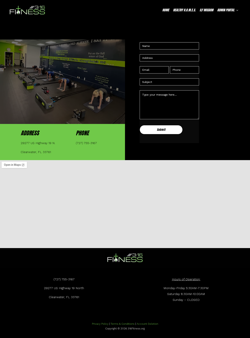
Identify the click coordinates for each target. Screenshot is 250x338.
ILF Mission (206, 10)
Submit (161, 130)
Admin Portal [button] (225, 10)
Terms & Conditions (123, 323)
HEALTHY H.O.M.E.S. (184, 10)
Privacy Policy (100, 323)
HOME (165, 10)
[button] (236, 10)
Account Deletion (147, 323)
